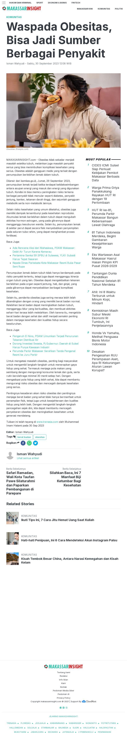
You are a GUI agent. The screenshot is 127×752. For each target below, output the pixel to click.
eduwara (53, 732)
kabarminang (57, 723)
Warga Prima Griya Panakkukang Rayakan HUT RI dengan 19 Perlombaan (105, 195)
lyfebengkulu (85, 732)
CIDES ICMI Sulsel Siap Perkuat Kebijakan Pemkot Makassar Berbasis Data (105, 172)
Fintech (76, 3)
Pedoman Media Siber (63, 690)
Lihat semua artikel (28, 458)
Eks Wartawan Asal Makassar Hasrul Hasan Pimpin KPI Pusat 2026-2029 (106, 260)
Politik (119, 9)
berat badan (24, 437)
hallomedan (16, 727)
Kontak (63, 687)
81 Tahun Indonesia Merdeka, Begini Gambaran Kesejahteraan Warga (106, 240)
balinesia (63, 727)
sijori (76, 727)
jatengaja (68, 732)
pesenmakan (104, 732)
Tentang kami (63, 672)
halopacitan (106, 727)
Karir (63, 683)
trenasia (11, 723)
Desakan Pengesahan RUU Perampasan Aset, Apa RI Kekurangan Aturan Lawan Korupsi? (106, 361)
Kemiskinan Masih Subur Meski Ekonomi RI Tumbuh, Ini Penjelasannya (105, 318)
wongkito (91, 723)
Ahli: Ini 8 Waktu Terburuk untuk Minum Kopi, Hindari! (103, 297)
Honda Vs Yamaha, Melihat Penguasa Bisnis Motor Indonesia (106, 338)
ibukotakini (20, 732)
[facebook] (23, 443)
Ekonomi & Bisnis (57, 3)
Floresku (26, 723)
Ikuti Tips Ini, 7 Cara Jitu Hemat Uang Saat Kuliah (57, 520)
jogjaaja (40, 723)
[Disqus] (63, 615)
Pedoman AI (63, 694)
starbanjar (47, 727)
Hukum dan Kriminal (20, 3)
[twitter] (35, 443)
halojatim (89, 727)
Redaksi (63, 676)
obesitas (40, 437)
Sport (39, 3)
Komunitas (104, 9)
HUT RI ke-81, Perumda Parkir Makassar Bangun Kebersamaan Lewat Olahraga (105, 217)
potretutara (108, 723)
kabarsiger (75, 723)
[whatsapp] (29, 443)
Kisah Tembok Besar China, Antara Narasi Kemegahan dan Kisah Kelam (69, 560)
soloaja (32, 727)
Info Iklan (63, 679)
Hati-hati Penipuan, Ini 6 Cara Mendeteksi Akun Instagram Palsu (69, 540)
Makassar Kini (85, 9)
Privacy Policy (63, 698)
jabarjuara (37, 732)
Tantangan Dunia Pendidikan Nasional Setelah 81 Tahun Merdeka (106, 279)
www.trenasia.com (47, 421)
